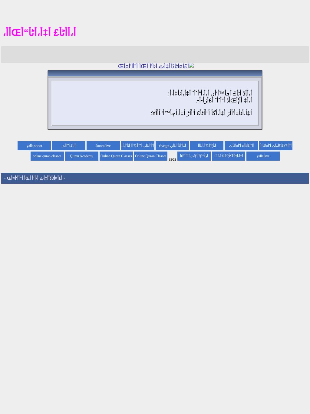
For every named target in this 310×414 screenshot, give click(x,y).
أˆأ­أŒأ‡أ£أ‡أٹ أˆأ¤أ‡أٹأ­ (276, 146)
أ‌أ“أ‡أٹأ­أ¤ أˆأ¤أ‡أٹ (241, 146)
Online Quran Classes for (151, 157)
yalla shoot (34, 146)
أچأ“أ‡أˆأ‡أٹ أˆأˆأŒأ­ (194, 156)
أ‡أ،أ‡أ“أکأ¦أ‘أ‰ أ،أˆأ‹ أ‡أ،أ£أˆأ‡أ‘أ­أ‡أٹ (228, 157)
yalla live (263, 156)
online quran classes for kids (47, 157)
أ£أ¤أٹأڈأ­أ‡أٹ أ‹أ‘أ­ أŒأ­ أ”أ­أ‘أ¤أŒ (34, 178)
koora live (103, 146)
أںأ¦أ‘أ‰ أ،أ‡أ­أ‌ (207, 146)
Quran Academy (81, 156)
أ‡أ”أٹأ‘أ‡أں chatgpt (172, 146)
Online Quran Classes (116, 156)
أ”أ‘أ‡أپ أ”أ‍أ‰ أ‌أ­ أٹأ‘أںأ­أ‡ (138, 147)
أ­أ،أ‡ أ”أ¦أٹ (68, 146)
